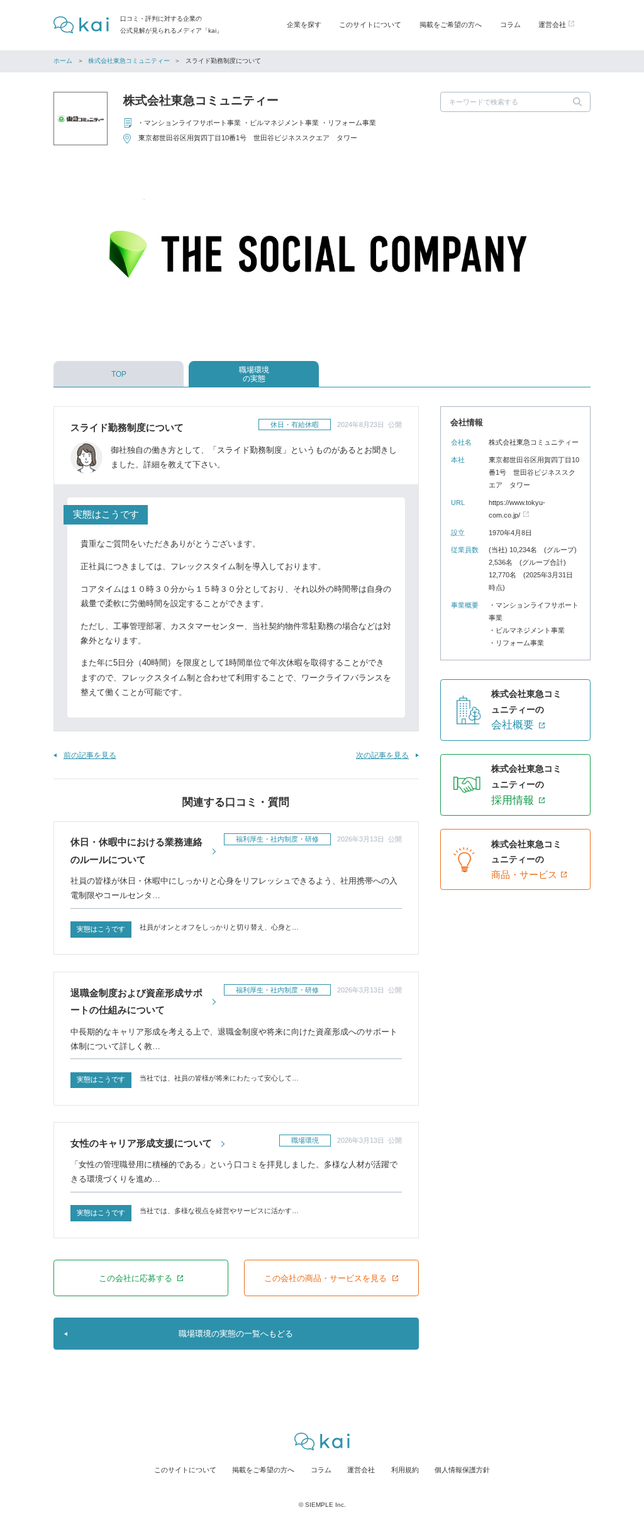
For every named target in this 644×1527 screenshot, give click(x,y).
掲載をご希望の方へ (450, 24)
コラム (510, 24)
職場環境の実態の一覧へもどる (236, 1333)
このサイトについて (370, 24)
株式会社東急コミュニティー (129, 60)
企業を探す (304, 24)
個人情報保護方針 (462, 1470)
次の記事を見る (382, 755)
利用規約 (405, 1470)
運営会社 (361, 1470)
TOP (118, 374)
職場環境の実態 (254, 374)
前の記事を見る (90, 755)
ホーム (62, 60)
